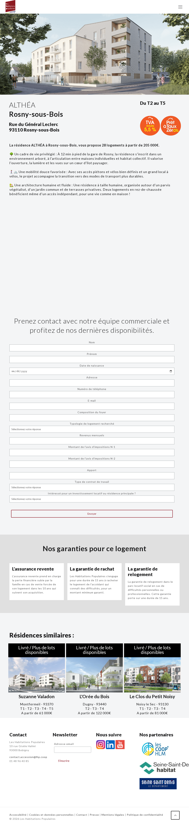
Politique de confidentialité (145, 814)
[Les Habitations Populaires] (10, 7)
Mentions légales (113, 814)
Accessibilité (18, 814)
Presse (94, 814)
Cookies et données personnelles (51, 814)
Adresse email (64, 743)
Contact (81, 814)
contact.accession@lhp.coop (28, 757)
